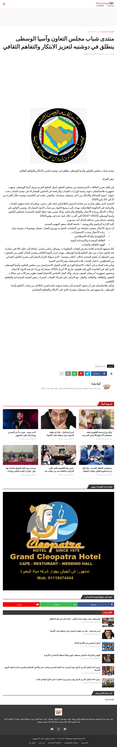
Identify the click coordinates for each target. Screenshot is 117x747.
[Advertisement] (58, 17)
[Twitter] (87, 373)
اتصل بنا (32, 742)
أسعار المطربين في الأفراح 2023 (87, 643)
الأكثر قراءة (107, 612)
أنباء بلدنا (96, 384)
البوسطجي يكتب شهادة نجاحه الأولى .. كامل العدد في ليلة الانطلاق (75, 619)
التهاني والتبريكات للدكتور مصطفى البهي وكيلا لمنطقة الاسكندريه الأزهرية (72, 655)
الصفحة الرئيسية (107, 31)
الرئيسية (84, 742)
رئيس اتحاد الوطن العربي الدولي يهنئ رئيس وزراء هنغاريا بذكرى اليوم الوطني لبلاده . (67, 679)
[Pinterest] (81, 373)
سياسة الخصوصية (71, 742)
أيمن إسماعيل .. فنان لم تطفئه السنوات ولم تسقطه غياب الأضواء (75, 631)
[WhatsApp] (74, 373)
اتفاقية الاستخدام (54, 742)
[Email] (68, 373)
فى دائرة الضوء (94, 31)
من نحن (42, 742)
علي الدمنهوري (38, 738)
